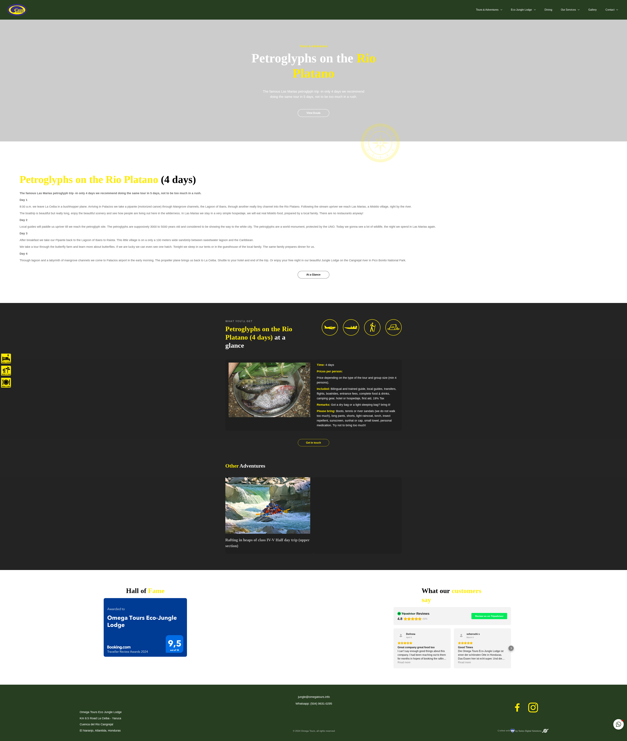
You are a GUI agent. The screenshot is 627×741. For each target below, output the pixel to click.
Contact (610, 9)
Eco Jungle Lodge (522, 9)
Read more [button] (404, 662)
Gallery (592, 9)
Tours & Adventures (487, 9)
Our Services (569, 9)
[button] (393, 648)
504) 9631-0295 (321, 703)
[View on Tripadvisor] (401, 635)
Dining (548, 9)
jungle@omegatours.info (314, 697)
